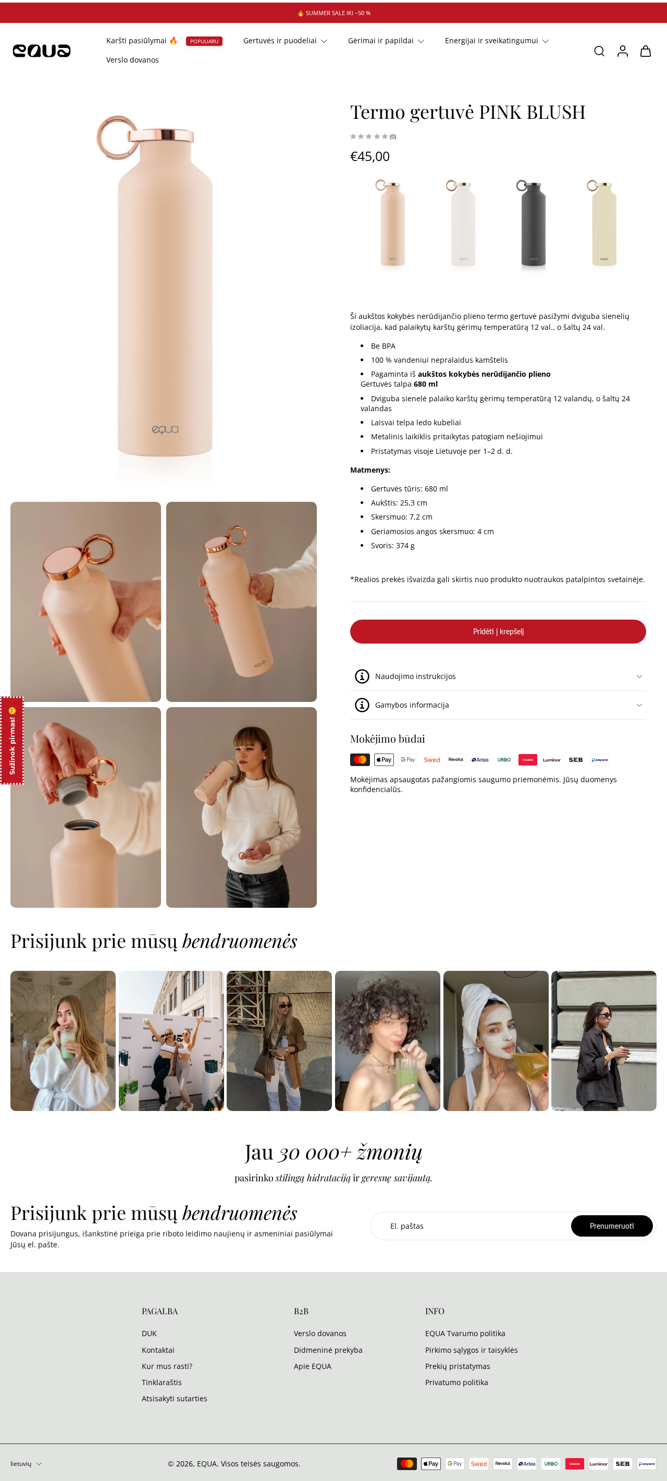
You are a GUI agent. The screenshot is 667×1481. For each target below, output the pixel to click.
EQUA (207, 1463)
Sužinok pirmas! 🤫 (12, 741)
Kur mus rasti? (167, 1366)
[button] (498, 632)
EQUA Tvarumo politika (465, 1333)
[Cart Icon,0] (645, 50)
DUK (149, 1333)
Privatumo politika (456, 1382)
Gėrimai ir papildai (381, 40)
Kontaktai (158, 1350)
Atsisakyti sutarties (174, 1398)
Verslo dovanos (132, 60)
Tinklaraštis (162, 1382)
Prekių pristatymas (457, 1366)
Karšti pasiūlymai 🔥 (142, 40)
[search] (599, 51)
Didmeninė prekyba (328, 1350)
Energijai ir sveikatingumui (491, 40)
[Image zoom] (163, 293)
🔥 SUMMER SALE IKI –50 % (333, 13)
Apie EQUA (312, 1366)
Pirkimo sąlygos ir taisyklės (471, 1350)
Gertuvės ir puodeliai (280, 40)
